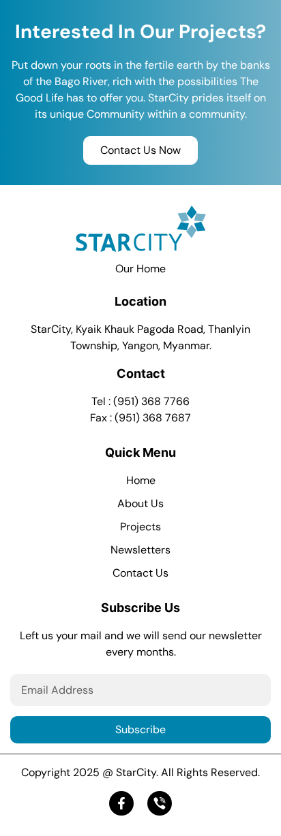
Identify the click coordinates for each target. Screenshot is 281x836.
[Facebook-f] (121, 803)
